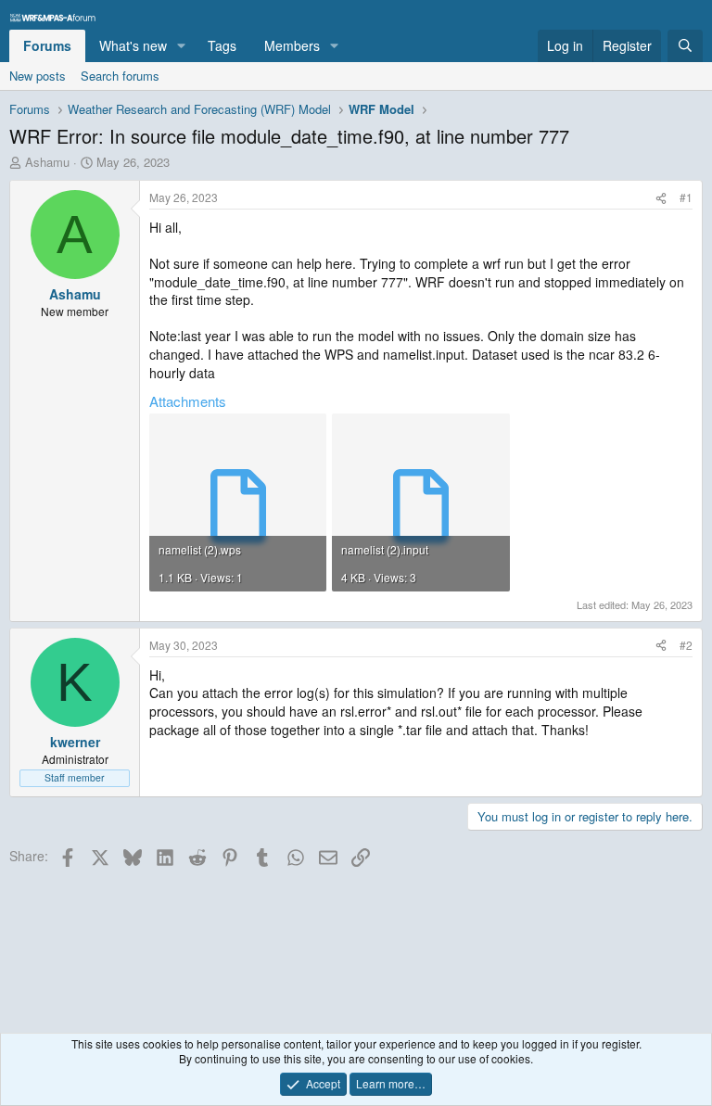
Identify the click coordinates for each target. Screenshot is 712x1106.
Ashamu (47, 162)
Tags (222, 45)
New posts (37, 75)
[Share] (661, 198)
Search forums (120, 75)
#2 (686, 645)
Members (292, 45)
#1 (686, 197)
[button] (181, 46)
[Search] (685, 46)
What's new (133, 45)
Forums (47, 45)
